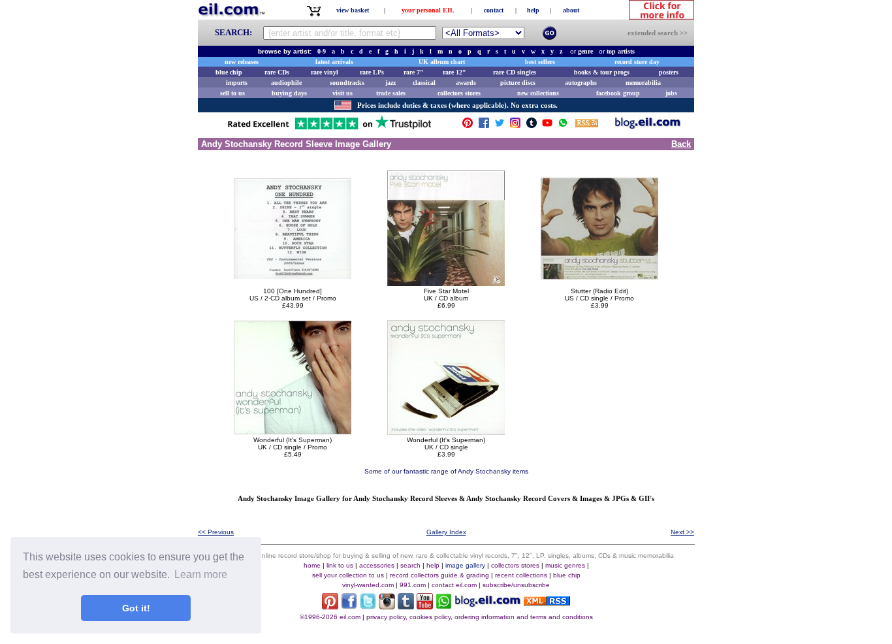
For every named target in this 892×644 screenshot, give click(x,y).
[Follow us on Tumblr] (531, 125)
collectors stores (459, 93)
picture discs (517, 82)
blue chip (228, 72)
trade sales (391, 93)
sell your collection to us (348, 575)
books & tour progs (601, 72)
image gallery (465, 565)
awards (466, 82)
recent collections (521, 575)
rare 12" (454, 72)
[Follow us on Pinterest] (467, 125)
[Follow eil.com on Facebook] (349, 605)
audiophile (286, 82)
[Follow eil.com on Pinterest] (330, 605)
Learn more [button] (200, 574)
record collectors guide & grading (439, 575)
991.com (413, 584)
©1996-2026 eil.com (330, 616)
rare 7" (414, 72)
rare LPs (372, 72)
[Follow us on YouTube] (547, 125)
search (410, 565)
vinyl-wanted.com (368, 584)
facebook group (618, 93)
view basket (352, 10)
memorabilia (643, 82)
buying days (289, 93)
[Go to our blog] (647, 125)
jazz (390, 82)
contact (493, 10)
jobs (671, 93)
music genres (565, 565)
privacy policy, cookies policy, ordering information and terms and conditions (479, 616)
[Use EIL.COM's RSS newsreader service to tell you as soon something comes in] (547, 601)
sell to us (232, 93)
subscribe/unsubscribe (516, 584)
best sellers (540, 61)
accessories (376, 565)
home (312, 565)
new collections (538, 93)
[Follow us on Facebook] (484, 125)
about (571, 10)
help (533, 10)
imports (236, 82)
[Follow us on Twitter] (499, 125)
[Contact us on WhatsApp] (563, 125)
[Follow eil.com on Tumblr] (406, 605)
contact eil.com (454, 584)
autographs (581, 82)
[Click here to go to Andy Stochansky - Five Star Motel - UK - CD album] (446, 283)
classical (424, 82)
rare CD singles (514, 72)
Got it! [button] (136, 608)
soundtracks (347, 82)
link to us (340, 565)
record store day (637, 61)
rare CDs (276, 72)
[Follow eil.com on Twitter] (368, 605)
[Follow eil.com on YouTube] (425, 605)
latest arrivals (334, 61)
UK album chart (442, 61)
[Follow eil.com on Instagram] (387, 605)
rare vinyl (324, 72)
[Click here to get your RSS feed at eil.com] (586, 125)
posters (668, 72)
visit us (342, 93)
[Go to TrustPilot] (329, 128)
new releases (242, 61)
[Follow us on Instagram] (515, 125)
